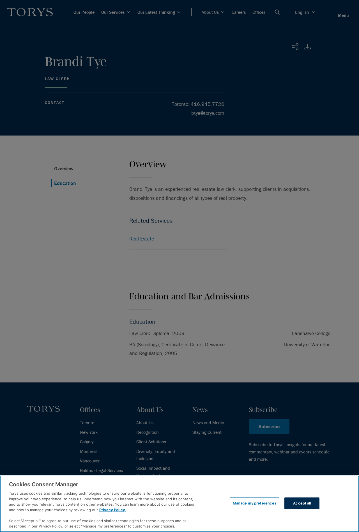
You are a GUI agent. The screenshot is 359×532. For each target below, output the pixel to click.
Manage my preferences (255, 503)
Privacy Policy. (112, 510)
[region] (179, 503)
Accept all (302, 503)
